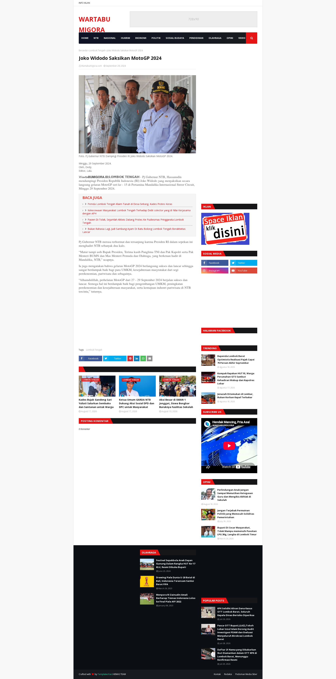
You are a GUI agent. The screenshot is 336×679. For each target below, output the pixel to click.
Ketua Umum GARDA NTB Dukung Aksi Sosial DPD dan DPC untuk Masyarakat (136, 403)
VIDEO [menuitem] (241, 38)
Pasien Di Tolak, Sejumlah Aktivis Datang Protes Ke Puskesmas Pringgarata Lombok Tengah (133, 221)
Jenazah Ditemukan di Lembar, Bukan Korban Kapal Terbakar (235, 395)
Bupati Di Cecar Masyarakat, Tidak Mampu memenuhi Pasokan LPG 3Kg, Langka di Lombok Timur (237, 531)
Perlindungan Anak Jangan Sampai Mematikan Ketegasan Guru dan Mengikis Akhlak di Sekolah (235, 495)
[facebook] (214, 263)
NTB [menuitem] (96, 38)
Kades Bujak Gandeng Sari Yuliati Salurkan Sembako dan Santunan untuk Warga (96, 403)
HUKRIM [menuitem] (125, 38)
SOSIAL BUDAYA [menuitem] (175, 38)
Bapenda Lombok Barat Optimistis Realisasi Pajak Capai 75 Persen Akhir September (235, 359)
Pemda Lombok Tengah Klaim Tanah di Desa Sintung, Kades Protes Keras (130, 204)
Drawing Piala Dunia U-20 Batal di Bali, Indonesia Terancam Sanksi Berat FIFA (175, 581)
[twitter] (243, 263)
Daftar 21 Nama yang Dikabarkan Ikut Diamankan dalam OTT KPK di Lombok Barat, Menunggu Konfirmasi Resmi (237, 655)
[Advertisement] (137, 320)
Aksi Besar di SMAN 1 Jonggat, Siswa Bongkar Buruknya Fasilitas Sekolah (176, 403)
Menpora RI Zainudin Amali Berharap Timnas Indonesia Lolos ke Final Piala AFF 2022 (175, 598)
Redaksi (228, 674)
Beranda (83, 50)
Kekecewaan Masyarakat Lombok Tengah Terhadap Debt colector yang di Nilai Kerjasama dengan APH (136, 212)
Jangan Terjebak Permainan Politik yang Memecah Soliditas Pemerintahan (235, 514)
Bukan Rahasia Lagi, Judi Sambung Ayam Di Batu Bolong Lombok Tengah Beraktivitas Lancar (134, 230)
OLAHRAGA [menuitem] (215, 38)
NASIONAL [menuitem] (110, 38)
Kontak (217, 674)
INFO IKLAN (84, 2)
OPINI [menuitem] (230, 38)
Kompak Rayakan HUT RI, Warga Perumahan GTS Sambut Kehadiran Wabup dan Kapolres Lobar (235, 378)
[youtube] (243, 270)
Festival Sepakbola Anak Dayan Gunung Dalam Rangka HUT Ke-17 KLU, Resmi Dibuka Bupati (175, 564)
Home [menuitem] (84, 38)
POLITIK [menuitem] (156, 38)
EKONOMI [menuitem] (140, 38)
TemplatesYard (105, 674)
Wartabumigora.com (91, 65)
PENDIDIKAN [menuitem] (196, 38)
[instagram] (214, 270)
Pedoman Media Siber (246, 674)
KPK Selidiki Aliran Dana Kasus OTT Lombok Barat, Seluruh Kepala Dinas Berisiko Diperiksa (235, 612)
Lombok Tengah (97, 50)
